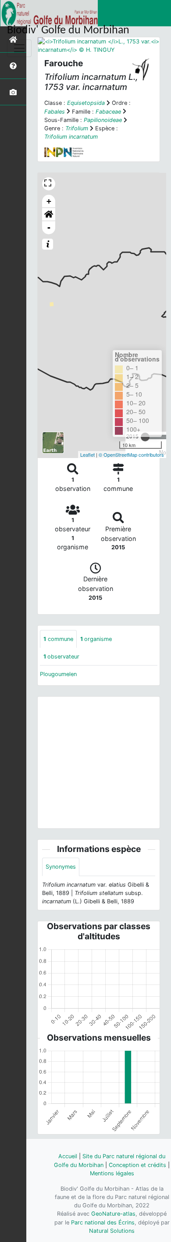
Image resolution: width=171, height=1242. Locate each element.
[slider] (145, 437)
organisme (96, 639)
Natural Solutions (112, 1231)
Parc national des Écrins (103, 1222)
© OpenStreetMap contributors (131, 454)
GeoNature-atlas (113, 1213)
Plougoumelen (58, 674)
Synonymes (61, 866)
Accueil (67, 1156)
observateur (61, 656)
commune (58, 639)
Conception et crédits (137, 1165)
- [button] (48, 227)
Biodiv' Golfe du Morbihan (68, 30)
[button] (48, 214)
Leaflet (87, 454)
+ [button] (48, 201)
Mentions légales (112, 1173)
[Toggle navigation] (19, 48)
